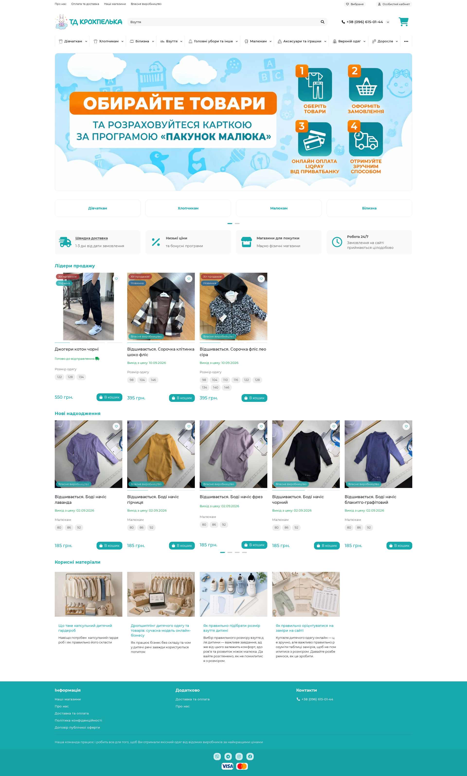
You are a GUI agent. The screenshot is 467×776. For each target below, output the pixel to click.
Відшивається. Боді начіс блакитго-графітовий (370, 499)
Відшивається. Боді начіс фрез (231, 496)
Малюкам (258, 41)
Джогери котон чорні (77, 349)
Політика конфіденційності (78, 720)
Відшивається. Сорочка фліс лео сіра (233, 352)
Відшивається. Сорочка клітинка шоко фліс (160, 352)
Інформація (68, 690)
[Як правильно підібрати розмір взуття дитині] (233, 594)
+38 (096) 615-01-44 (365, 21)
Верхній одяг (349, 41)
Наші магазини (115, 4)
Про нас (60, 4)
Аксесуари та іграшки (302, 41)
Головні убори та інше (213, 41)
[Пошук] (322, 22)
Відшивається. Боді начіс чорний (298, 499)
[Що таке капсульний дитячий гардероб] (88, 594)
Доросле (385, 41)
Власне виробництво (146, 4)
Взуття (172, 41)
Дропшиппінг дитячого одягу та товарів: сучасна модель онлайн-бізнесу (161, 630)
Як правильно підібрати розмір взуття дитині (231, 628)
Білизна (142, 41)
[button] (55, 207)
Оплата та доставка (85, 4)
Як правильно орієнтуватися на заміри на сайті (304, 628)
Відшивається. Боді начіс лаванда (80, 499)
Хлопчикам (109, 41)
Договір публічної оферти (77, 727)
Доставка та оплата (72, 713)
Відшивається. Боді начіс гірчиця (153, 499)
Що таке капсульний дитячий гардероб (85, 628)
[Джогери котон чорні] (88, 306)
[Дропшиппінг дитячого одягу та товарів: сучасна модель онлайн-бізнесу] (161, 594)
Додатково (188, 690)
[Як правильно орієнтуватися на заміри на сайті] (306, 594)
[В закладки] (116, 278)
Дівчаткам (73, 41)
